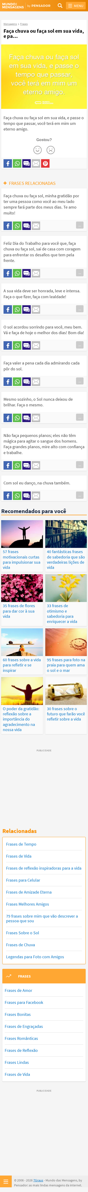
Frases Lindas (17, 1062)
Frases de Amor (18, 990)
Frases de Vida (18, 856)
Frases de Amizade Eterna (29, 892)
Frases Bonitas (18, 1014)
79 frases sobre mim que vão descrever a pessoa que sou (42, 918)
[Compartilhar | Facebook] (8, 163)
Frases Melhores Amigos (27, 904)
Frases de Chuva (20, 944)
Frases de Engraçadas (24, 1026)
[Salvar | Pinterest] (45, 163)
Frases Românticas (21, 1038)
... (79, 225)
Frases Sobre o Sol (22, 932)
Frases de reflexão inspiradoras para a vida (43, 868)
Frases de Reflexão (21, 1050)
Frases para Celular (23, 880)
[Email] (36, 163)
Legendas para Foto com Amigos (35, 956)
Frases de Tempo (21, 844)
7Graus (38, 1180)
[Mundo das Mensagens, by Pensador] (23, 6)
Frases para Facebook (24, 1002)
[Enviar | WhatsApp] (17, 163)
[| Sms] (26, 163)
